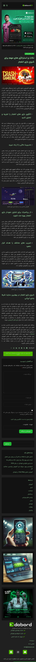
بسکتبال (30, 494)
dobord (32, 334)
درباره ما (32, 641)
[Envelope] (25, 652)
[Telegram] (11, 652)
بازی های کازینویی (13, 320)
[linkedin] (16, 348)
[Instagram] (18, 652)
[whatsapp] (13, 348)
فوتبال (31, 504)
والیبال (31, 510)
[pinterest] (21, 348)
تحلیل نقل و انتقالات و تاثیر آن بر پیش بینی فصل (19, 457)
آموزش (31, 484)
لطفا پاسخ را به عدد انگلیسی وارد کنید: (22, 419)
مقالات (28, 45)
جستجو (7, 444)
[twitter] (24, 348)
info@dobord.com (29, 647)
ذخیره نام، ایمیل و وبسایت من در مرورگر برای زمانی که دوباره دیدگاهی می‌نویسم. (18, 413)
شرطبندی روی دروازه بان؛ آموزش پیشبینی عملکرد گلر (18, 468)
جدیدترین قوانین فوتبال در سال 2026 (22, 463)
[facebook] (26, 348)
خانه (32, 45)
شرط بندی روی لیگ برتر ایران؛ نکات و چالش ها (19, 460)
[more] (11, 348)
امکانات (30, 491)
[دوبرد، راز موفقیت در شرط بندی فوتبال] (28, 5)
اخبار (31, 488)
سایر (31, 501)
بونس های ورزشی (21, 45)
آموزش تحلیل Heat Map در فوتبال (23, 472)
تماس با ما (31, 644)
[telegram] (19, 348)
